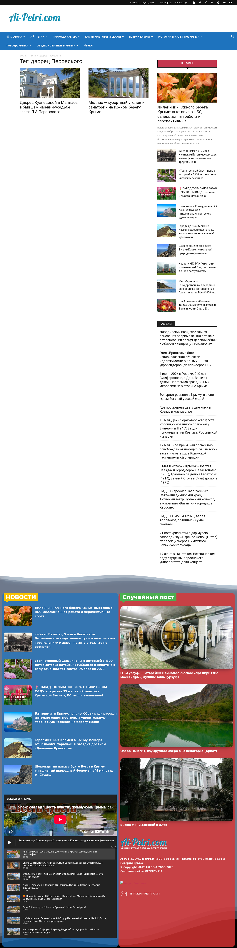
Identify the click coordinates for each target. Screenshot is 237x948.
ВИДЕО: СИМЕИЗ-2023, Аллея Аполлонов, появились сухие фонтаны (182, 520)
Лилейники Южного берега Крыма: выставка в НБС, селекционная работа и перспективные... (182, 114)
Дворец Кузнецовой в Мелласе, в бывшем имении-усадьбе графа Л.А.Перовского (49, 107)
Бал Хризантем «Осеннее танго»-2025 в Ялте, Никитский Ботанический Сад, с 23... (197, 305)
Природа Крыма (65, 36)
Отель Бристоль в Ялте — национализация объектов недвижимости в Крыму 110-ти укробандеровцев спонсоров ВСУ (186, 359)
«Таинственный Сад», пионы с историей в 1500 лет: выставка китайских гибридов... (197, 174)
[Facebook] (200, 2)
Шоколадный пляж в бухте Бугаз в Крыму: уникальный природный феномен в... (195, 249)
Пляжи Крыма (139, 36)
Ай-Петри (37, 36)
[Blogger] (194, 2)
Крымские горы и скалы (103, 36)
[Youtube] (230, 2)
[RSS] (212, 2)
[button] (232, 37)
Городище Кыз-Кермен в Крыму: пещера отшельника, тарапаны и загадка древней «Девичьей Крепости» (70, 744)
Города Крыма (17, 45)
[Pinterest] (206, 2)
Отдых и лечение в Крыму (56, 45)
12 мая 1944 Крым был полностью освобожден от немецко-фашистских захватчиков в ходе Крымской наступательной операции (188, 451)
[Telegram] (218, 2)
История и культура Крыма (178, 36)
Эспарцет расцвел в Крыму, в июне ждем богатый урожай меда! (187, 397)
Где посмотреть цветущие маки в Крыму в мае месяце (185, 409)
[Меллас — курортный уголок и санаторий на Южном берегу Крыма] (118, 83)
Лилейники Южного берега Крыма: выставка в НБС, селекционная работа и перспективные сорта (74, 612)
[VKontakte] (224, 2)
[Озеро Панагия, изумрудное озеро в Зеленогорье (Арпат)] (176, 715)
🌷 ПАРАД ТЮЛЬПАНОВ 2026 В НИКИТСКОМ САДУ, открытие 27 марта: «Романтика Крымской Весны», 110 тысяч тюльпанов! (71, 691)
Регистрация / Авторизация (174, 2)
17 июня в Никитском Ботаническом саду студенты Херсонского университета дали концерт (187, 558)
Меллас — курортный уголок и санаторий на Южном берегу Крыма (117, 107)
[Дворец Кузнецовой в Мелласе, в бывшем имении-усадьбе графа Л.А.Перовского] (50, 83)
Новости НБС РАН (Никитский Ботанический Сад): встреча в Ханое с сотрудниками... (197, 267)
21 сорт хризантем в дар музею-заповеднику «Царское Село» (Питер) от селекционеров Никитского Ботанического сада (188, 539)
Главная (15, 36)
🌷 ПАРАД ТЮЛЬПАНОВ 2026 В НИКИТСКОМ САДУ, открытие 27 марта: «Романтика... (198, 192)
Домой (23, 55)
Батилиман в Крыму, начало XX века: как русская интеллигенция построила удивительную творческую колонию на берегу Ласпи (76, 718)
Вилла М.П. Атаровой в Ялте (143, 825)
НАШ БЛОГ (166, 323)
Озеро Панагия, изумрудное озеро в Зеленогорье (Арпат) (168, 751)
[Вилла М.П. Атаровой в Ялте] (176, 789)
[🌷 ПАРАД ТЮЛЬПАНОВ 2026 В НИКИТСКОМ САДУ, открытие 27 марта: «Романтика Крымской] (166, 193)
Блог (89, 45)
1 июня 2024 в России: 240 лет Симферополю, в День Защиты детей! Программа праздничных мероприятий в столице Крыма (184, 380)
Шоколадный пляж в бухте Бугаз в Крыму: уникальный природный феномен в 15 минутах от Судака (74, 771)
